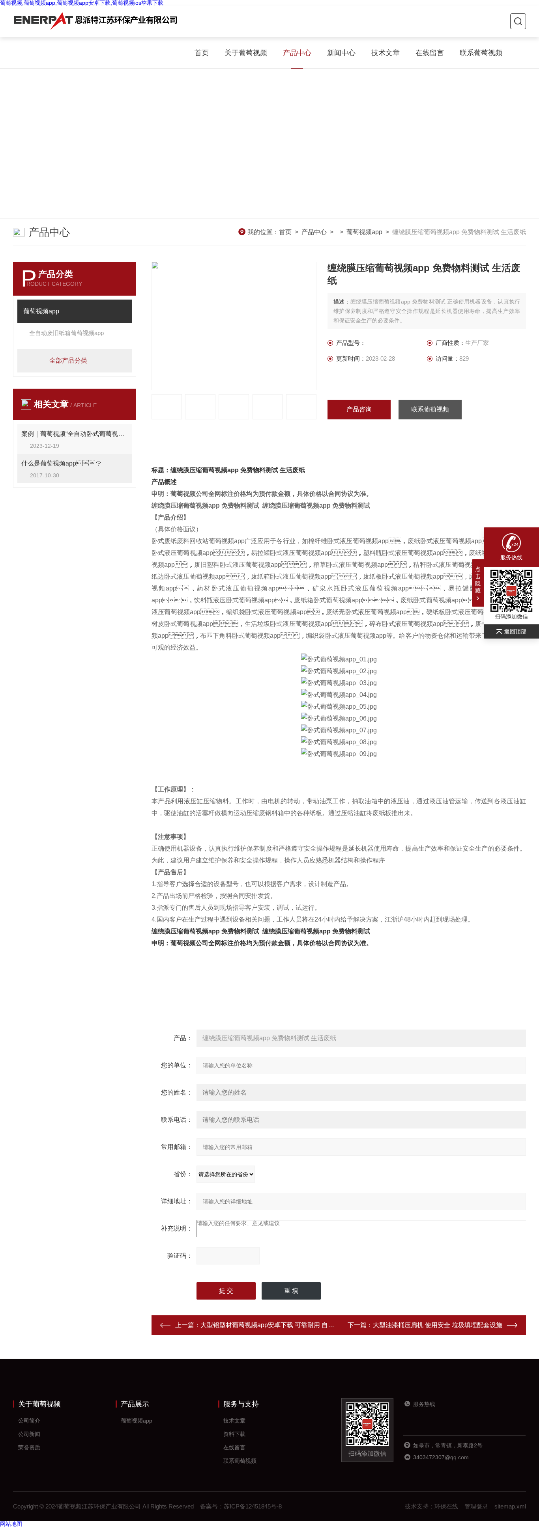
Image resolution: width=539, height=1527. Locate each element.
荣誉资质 (29, 1447)
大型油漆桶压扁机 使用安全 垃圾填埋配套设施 (437, 1325)
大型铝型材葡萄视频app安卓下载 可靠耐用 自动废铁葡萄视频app (291, 1325)
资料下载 (234, 1434)
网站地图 (11, 1524)
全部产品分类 (68, 360)
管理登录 (476, 1506)
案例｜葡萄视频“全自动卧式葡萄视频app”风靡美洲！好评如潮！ (74, 433)
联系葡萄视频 (481, 53)
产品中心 (297, 53)
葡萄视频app (364, 232)
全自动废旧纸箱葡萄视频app (66, 333)
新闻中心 (341, 53)
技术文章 (385, 53)
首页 (202, 53)
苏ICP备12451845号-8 (253, 1506)
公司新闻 (29, 1434)
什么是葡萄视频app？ (61, 463)
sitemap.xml (510, 1506)
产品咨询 (359, 409)
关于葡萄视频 (246, 53)
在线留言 (429, 53)
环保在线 (446, 1506)
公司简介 (29, 1420)
